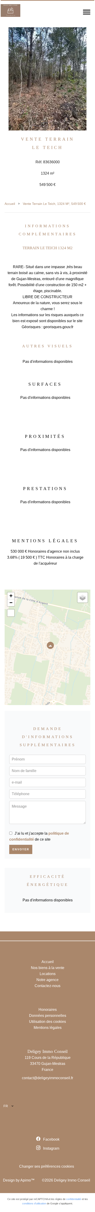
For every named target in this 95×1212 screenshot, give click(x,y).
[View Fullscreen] (10, 612)
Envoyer (20, 849)
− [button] (10, 603)
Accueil (10, 204)
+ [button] (10, 596)
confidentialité (73, 1199)
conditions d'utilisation (34, 1203)
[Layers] (82, 597)
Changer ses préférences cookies (46, 1166)
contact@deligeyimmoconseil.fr (47, 1078)
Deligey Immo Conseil (47, 1051)
